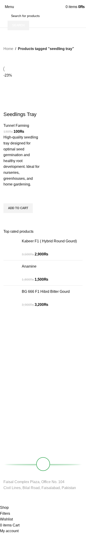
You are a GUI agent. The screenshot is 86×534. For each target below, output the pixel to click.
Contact (9, 422)
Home (8, 49)
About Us (10, 399)
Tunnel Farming (16, 125)
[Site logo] (43, 7)
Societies (10, 414)
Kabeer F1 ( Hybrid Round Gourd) (49, 241)
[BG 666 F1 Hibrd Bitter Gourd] (10, 298)
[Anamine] (10, 273)
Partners (9, 407)
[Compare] (9, 105)
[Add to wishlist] (9, 197)
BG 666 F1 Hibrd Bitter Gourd (46, 291)
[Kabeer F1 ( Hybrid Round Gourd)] (10, 248)
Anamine (29, 266)
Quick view (9, 218)
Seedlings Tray (19, 114)
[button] (18, 208)
